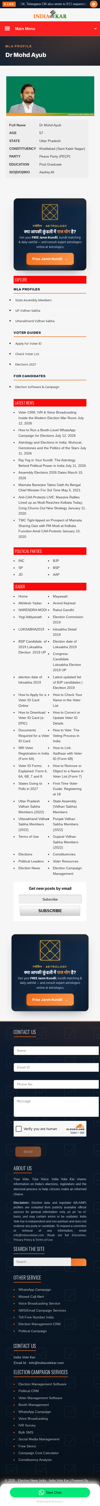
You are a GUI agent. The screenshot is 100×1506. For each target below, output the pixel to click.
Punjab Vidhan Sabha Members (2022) (65, 824)
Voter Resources (65, 861)
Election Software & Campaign (37, 387)
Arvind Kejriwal (64, 603)
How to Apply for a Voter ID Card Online (32, 700)
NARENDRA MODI (32, 610)
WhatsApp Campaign (34, 1289)
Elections (25, 854)
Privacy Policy (23, 1240)
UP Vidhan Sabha (27, 311)
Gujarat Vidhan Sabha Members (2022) (65, 842)
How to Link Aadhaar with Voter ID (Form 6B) (67, 753)
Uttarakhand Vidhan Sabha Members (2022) (33, 824)
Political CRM (28, 1391)
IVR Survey (27, 1425)
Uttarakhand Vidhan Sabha (35, 321)
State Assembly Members (33, 300)
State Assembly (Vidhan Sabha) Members (65, 806)
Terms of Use (28, 836)
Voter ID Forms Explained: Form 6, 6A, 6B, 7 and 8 (33, 771)
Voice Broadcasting (33, 1418)
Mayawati (60, 596)
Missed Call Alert (31, 1297)
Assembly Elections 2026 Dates (42, 472)
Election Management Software (42, 1384)
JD (20, 574)
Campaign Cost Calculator (38, 1453)
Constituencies (64, 854)
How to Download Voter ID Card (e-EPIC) (31, 717)
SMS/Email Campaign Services (42, 1310)
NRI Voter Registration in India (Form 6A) (33, 753)
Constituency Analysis (35, 1460)
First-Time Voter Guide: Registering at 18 (67, 788)
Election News (29, 868)
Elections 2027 (25, 364)
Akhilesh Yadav (30, 603)
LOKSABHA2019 (31, 629)
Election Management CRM (39, 1324)
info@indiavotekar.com (29, 1235)
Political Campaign (32, 1331)
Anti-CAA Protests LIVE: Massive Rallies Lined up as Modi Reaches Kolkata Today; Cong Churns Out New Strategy (50, 502)
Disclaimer (79, 1235)
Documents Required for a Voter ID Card (34, 735)
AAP (56, 574)
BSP (56, 568)
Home (23, 596)
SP (20, 568)
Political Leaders (31, 861)
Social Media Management (38, 1439)
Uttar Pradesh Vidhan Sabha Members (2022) (31, 806)
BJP (56, 561)
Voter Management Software (40, 1398)
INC (21, 561)
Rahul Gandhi (63, 610)
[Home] (50, 17)
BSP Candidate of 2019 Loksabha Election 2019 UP (33, 646)
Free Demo (27, 1446)
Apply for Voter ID (28, 344)
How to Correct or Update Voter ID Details (66, 717)
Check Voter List (27, 354)
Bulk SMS (25, 1432)
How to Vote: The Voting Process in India (66, 735)
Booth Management (33, 1405)
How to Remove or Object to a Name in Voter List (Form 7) (68, 771)
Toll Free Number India (36, 1317)
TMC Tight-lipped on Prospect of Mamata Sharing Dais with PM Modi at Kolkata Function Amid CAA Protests (50, 525)
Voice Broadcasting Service (39, 1303)
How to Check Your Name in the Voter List (67, 700)
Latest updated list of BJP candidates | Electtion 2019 (68, 682)
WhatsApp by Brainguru (50, 1501)
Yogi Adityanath (30, 617)
